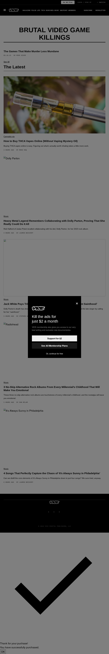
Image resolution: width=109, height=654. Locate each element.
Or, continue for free (54, 353)
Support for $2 (54, 338)
